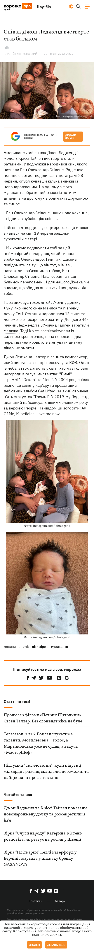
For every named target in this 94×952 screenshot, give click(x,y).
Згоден (34, 945)
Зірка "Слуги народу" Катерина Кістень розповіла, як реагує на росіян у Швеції (43, 836)
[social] (28, 678)
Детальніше (56, 945)
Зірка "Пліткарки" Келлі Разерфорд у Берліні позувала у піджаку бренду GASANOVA (40, 858)
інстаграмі (67, 175)
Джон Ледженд (61, 152)
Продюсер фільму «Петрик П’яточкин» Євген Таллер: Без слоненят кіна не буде (43, 718)
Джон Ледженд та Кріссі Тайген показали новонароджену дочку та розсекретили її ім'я (45, 814)
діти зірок (40, 647)
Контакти (35, 901)
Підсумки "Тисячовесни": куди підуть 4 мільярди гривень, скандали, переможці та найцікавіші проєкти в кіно (46, 771)
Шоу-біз (43, 6)
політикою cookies (47, 934)
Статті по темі (17, 701)
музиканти (59, 647)
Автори (60, 901)
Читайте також (18, 794)
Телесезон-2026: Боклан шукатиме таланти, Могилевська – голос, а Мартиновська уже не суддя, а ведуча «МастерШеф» (41, 743)
